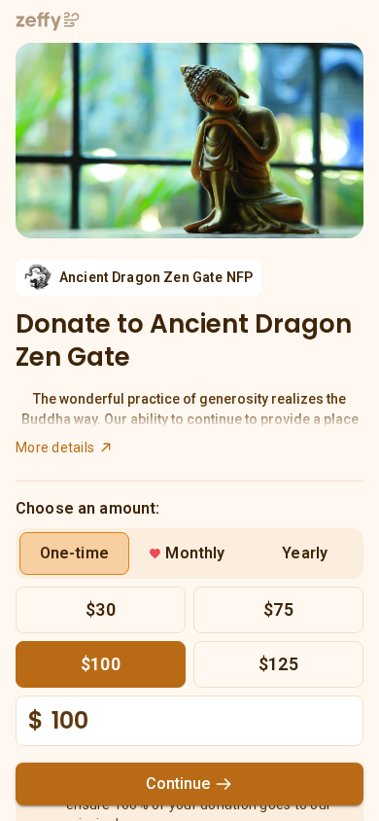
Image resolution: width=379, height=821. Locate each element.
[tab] (74, 553)
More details (55, 447)
